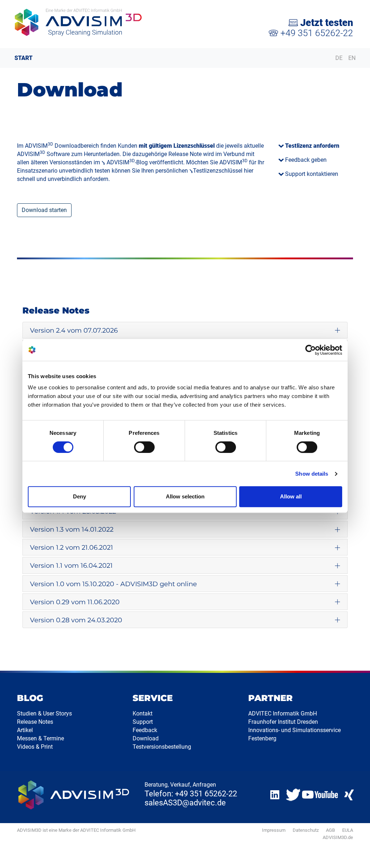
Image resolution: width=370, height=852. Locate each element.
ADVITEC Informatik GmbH (282, 713)
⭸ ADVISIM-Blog (125, 162)
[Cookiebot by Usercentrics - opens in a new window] (310, 350)
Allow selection (185, 496)
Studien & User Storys (44, 713)
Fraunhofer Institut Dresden (283, 721)
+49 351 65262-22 (315, 33)
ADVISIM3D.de (338, 837)
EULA (347, 830)
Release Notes (35, 721)
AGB (330, 830)
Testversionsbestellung (162, 746)
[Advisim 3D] (95, 22)
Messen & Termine (40, 738)
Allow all (291, 496)
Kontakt (142, 713)
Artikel (25, 730)
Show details (311, 474)
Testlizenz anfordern (312, 145)
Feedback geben (306, 159)
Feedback (145, 730)
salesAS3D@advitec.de (185, 802)
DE (339, 58)
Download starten (44, 210)
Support (143, 721)
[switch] (144, 447)
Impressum (273, 830)
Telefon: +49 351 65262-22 (191, 793)
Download (146, 738)
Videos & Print (35, 746)
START (23, 58)
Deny (79, 496)
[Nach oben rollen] (356, 838)
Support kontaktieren (311, 173)
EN (352, 58)
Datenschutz (306, 830)
